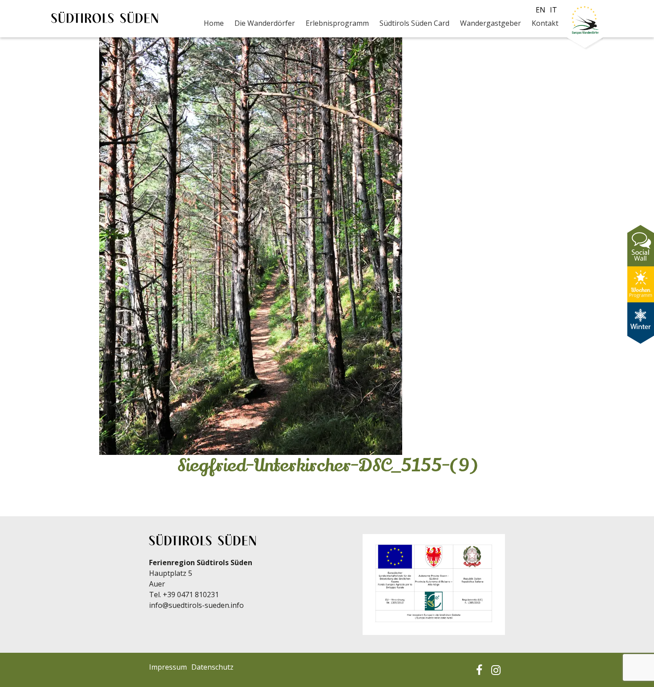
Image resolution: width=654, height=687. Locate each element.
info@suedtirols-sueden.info (196, 605)
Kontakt (545, 23)
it (553, 10)
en (540, 10)
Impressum (168, 667)
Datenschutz (212, 667)
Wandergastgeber (490, 23)
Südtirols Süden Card (414, 23)
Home (214, 23)
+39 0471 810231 (191, 594)
